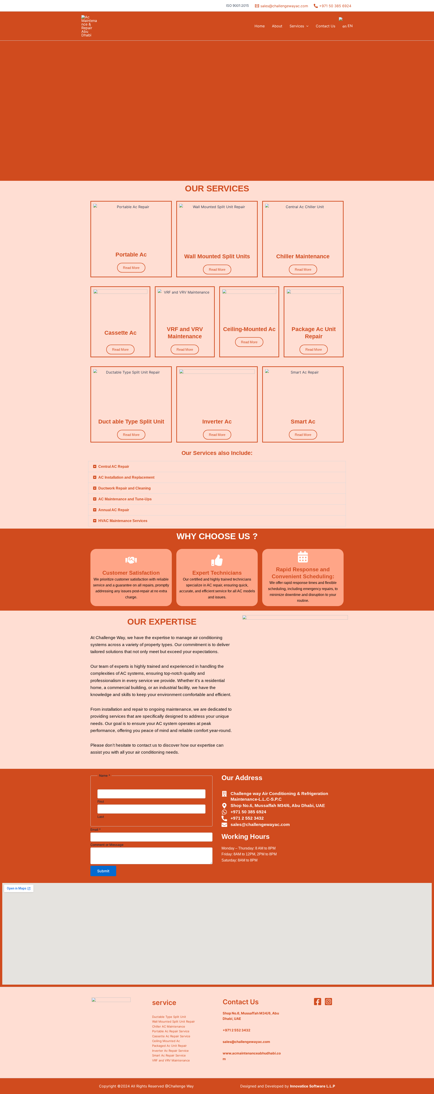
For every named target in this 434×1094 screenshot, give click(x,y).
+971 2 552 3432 (236, 1030)
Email (95, 829)
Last (100, 817)
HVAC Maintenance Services (122, 521)
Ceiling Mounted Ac (166, 1041)
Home (260, 26)
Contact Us (325, 26)
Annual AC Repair (113, 510)
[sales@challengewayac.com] (224, 825)
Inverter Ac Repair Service (170, 1050)
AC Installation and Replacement (126, 477)
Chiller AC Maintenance (168, 1026)
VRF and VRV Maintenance (171, 1060)
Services (297, 26)
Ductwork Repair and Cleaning (124, 488)
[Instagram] (328, 1002)
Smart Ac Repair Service (169, 1055)
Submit (103, 871)
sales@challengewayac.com (260, 824)
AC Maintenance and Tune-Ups (125, 499)
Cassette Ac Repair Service (171, 1036)
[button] (306, 26)
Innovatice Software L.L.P (312, 1086)
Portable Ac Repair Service (170, 1031)
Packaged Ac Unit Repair (169, 1045)
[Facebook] (318, 1002)
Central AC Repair (113, 466)
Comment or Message (106, 845)
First (100, 801)
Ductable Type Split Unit (169, 1017)
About (277, 26)
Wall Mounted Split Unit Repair (173, 1021)
